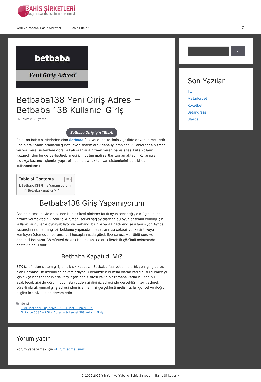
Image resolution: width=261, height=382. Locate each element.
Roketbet (195, 105)
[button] (243, 28)
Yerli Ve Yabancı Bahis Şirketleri (39, 28)
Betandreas (197, 112)
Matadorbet (197, 98)
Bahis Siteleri (80, 28)
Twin (191, 91)
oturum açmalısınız (69, 349)
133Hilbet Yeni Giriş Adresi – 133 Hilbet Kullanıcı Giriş (57, 308)
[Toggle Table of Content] (66, 179)
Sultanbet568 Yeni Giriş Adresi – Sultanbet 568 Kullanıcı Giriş (62, 312)
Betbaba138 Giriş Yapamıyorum (46, 185)
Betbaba (76, 140)
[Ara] (238, 51)
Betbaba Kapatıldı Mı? (43, 190)
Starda (193, 119)
